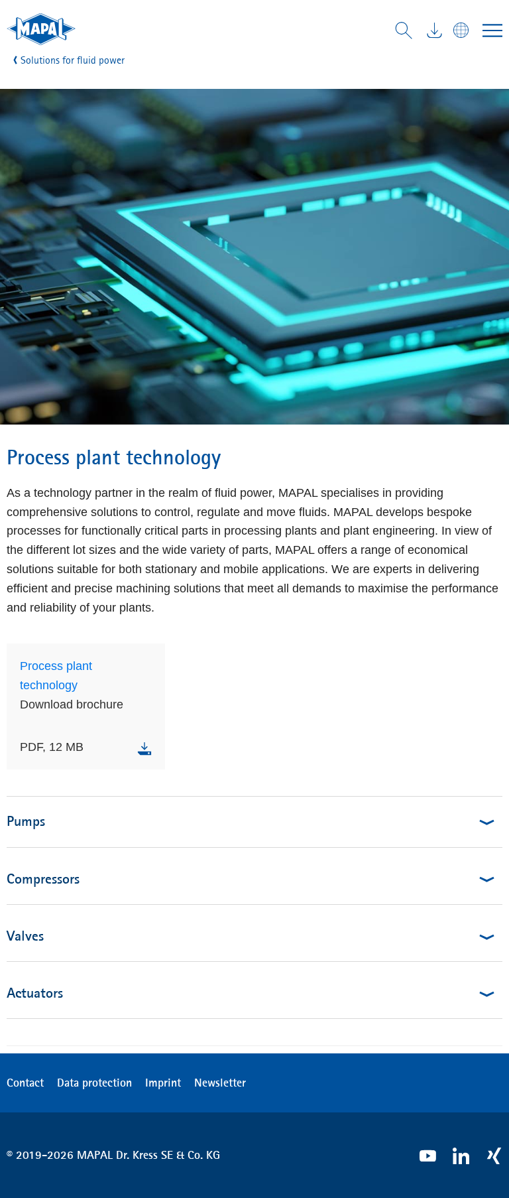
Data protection (94, 1082)
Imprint (163, 1082)
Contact (25, 1082)
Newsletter (220, 1082)
